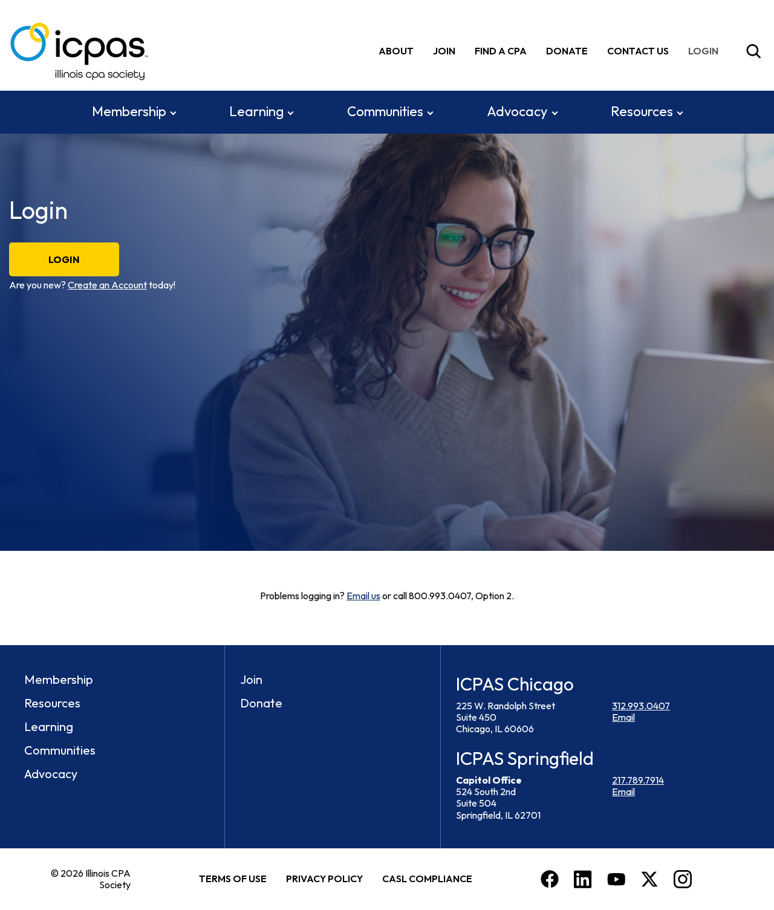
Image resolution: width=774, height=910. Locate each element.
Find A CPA (501, 51)
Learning (256, 111)
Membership (129, 111)
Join (444, 51)
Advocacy (517, 111)
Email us (363, 596)
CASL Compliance (427, 879)
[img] (705, 51)
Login (64, 259)
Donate (567, 51)
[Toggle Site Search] (753, 51)
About (396, 51)
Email (623, 717)
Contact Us (638, 51)
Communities (385, 111)
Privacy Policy (324, 879)
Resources (642, 111)
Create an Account (107, 285)
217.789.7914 (638, 780)
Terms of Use (233, 879)
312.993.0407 (641, 706)
